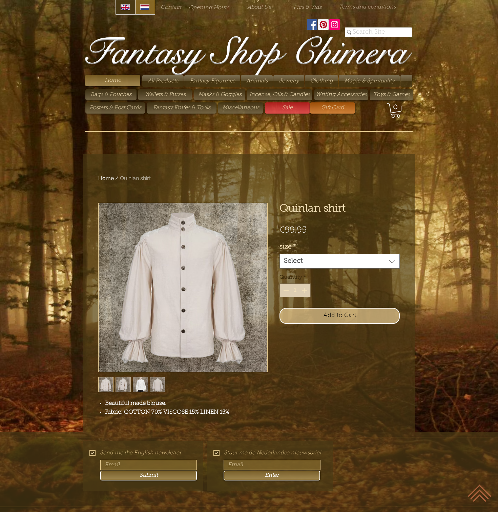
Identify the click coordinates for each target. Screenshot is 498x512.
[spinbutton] (295, 290)
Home (106, 178)
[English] (125, 7)
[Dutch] (145, 7)
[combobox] (339, 261)
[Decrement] (285, 290)
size (287, 246)
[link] (395, 110)
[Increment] (305, 290)
